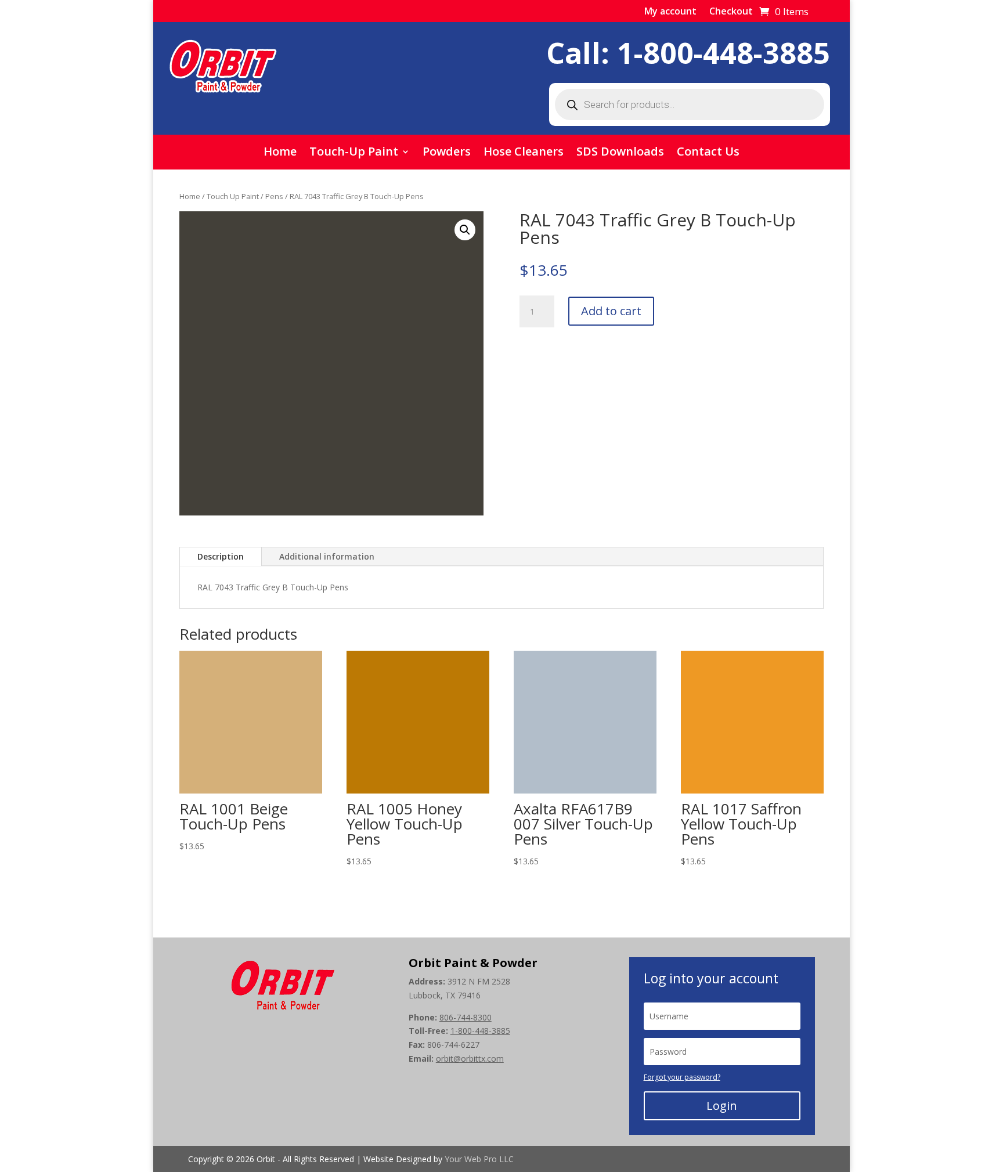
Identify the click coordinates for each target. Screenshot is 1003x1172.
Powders (447, 153)
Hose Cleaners (524, 153)
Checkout (731, 12)
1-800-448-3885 (723, 53)
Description (220, 556)
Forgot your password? (682, 1077)
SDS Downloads (620, 153)
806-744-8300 (465, 1017)
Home (280, 153)
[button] (464, 229)
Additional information (326, 556)
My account (670, 12)
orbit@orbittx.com (470, 1058)
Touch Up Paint (233, 196)
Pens (274, 196)
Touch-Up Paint (353, 153)
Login (721, 1105)
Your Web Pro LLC (479, 1158)
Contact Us (708, 153)
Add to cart (611, 311)
